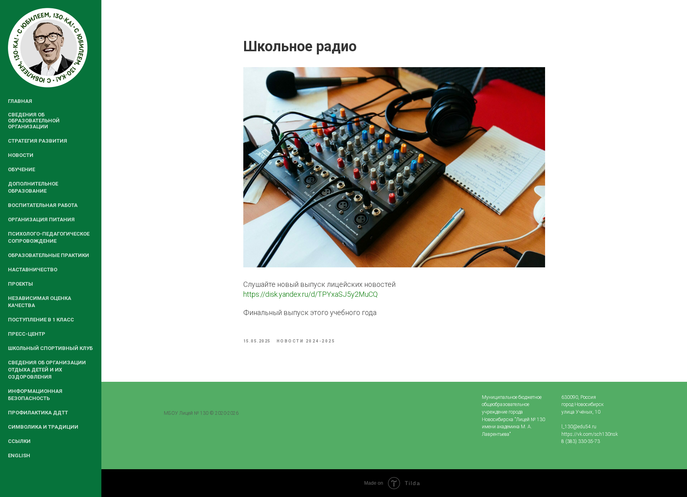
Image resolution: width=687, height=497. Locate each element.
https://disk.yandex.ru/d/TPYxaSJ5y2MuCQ (310, 294)
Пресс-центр (26, 334)
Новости (20, 155)
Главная (20, 101)
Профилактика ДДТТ (38, 413)
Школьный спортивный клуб (50, 348)
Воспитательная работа (43, 205)
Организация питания (41, 219)
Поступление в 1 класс (41, 320)
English (19, 455)
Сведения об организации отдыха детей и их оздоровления (47, 370)
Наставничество (32, 270)
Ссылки (19, 441)
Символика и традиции (43, 427)
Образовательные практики (48, 255)
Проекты (20, 284)
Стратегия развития (37, 141)
